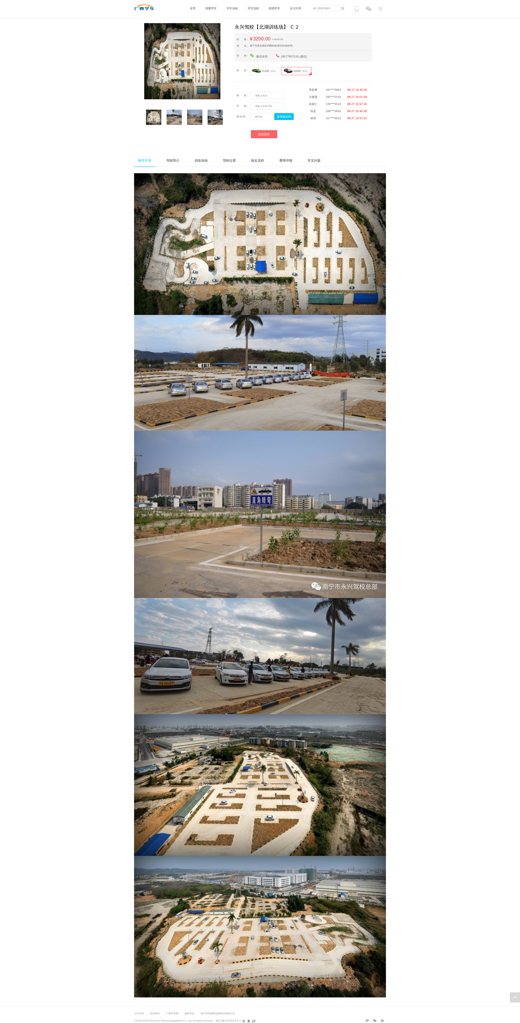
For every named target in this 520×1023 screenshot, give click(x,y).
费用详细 (285, 160)
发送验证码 (284, 116)
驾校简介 (172, 160)
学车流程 (253, 8)
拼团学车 (274, 8)
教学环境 (144, 160)
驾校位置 (229, 160)
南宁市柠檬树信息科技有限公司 (218, 1013)
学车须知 (232, 8)
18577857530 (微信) (294, 56)
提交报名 (264, 134)
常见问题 (314, 160)
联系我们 (155, 1013)
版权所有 (189, 1013)
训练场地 (201, 160)
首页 (193, 8)
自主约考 (295, 8)
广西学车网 (172, 1013)
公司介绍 (139, 1013)
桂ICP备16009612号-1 (228, 1020)
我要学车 (211, 8)
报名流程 (257, 160)
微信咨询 (262, 56)
